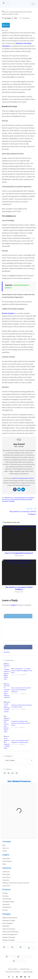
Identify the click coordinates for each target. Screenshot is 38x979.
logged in (14, 605)
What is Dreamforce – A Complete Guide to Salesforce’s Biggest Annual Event (21, 670)
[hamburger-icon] (33, 4)
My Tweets (7, 652)
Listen (6, 25)
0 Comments (25, 18)
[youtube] (21, 976)
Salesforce (23, 499)
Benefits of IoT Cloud (11, 497)
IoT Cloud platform (13, 499)
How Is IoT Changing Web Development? (19, 553)
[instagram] (29, 976)
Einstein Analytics (22, 497)
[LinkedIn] (17, 976)
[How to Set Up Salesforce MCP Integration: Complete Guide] (7, 742)
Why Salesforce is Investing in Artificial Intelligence (19, 588)
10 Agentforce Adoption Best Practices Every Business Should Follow (20, 723)
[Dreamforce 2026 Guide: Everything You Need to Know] (7, 707)
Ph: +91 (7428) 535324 (19, 819)
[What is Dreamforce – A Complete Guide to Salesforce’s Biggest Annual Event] (7, 671)
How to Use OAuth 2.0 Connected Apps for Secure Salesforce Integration (21, 690)
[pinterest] (25, 976)
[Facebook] (15, 489)
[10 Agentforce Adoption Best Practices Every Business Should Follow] (7, 724)
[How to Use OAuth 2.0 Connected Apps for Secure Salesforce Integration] (7, 690)
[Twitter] (19, 489)
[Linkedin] (23, 489)
